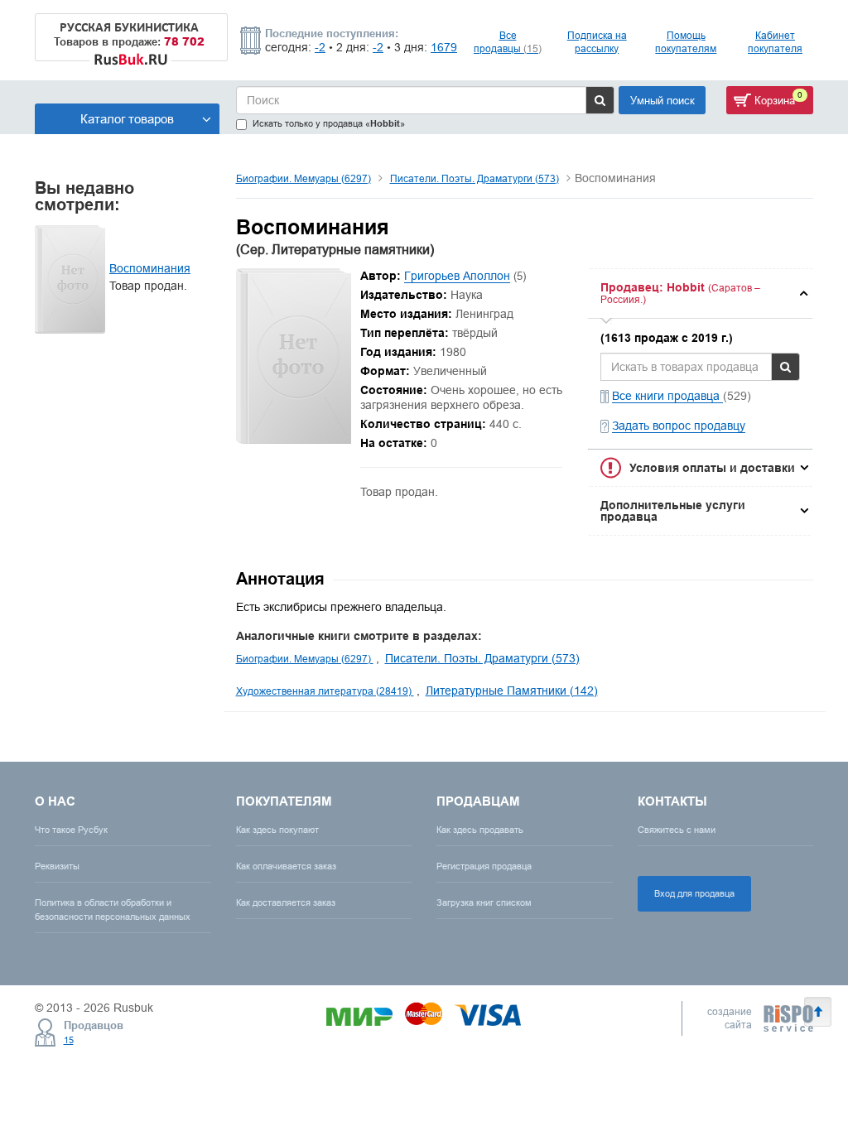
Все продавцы (508, 42)
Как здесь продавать (479, 829)
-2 (320, 47)
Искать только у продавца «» (329, 123)
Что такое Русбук (71, 829)
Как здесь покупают (277, 829)
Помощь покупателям (685, 42)
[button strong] (700, 293)
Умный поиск (662, 100)
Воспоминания (149, 268)
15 (69, 1040)
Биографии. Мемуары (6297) (303, 178)
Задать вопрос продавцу (678, 425)
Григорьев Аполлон (457, 275)
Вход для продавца (694, 893)
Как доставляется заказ (285, 902)
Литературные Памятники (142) (512, 690)
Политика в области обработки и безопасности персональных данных (112, 909)
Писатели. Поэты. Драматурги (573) (474, 178)
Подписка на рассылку (597, 42)
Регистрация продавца (484, 866)
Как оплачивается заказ (286, 866)
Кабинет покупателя (775, 42)
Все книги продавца (667, 395)
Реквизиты (57, 866)
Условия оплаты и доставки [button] (712, 467)
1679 (444, 47)
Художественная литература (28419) (325, 691)
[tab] (700, 293)
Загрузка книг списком (484, 902)
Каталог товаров (127, 119)
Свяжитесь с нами (677, 829)
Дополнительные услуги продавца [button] (672, 510)
